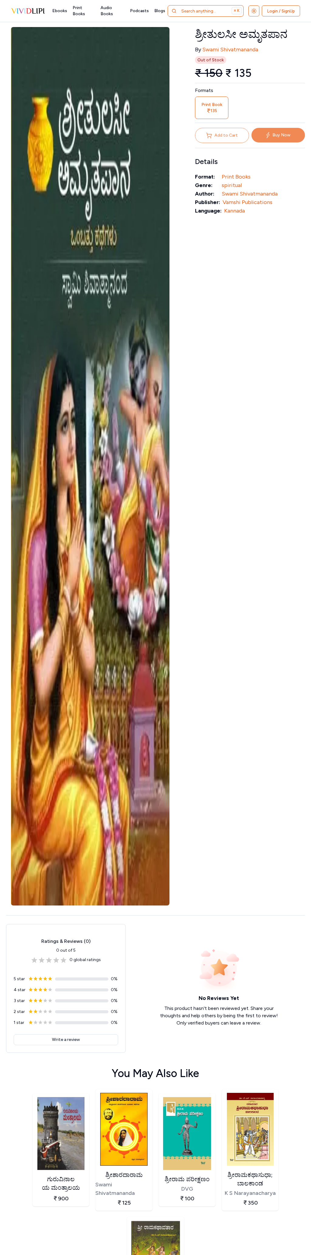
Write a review (66, 1039)
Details (206, 161)
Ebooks (59, 10)
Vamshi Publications (247, 202)
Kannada (234, 210)
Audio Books (107, 10)
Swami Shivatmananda (230, 49)
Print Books (79, 10)
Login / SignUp (281, 11)
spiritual (232, 185)
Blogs (159, 10)
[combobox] (205, 10)
